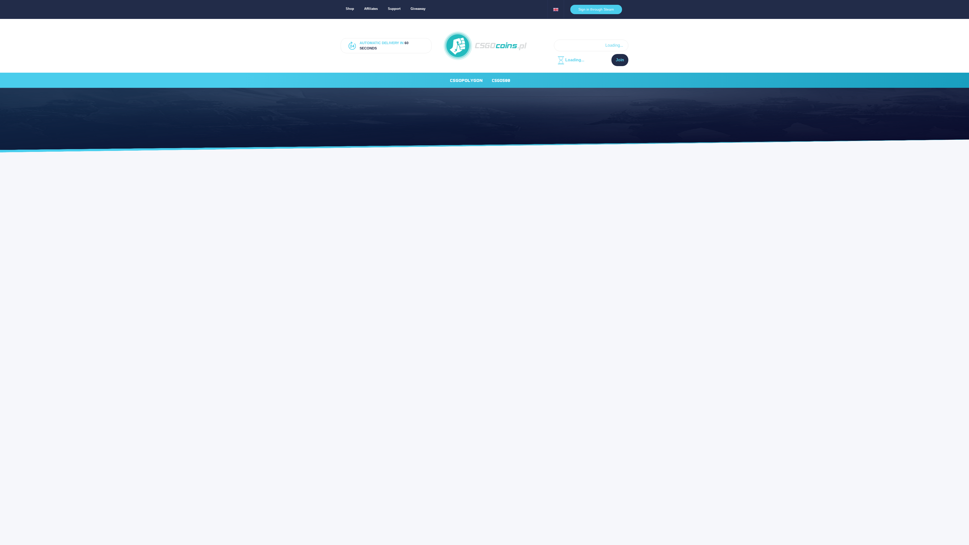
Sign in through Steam (596, 9)
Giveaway (418, 9)
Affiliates (371, 9)
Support (394, 9)
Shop (350, 9)
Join (620, 60)
